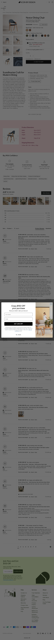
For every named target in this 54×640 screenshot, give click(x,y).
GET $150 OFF (18, 324)
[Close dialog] (51, 304)
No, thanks (18, 334)
